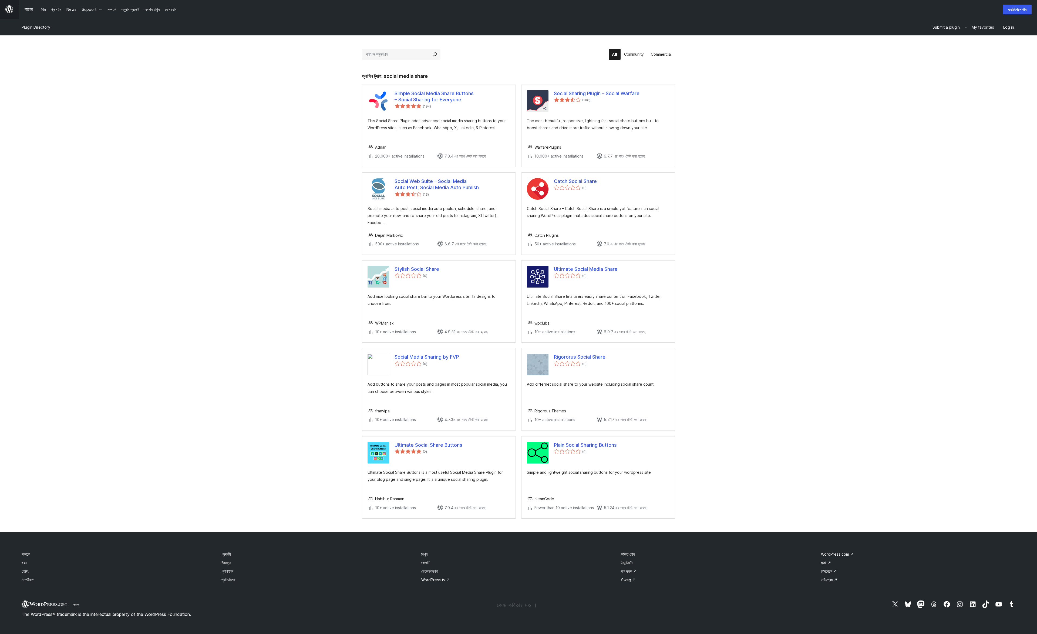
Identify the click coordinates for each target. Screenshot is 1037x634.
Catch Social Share (575, 181)
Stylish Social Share (417, 269)
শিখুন (424, 554)
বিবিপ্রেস (829, 571)
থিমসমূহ (226, 562)
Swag (628, 580)
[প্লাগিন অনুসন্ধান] (435, 54)
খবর (24, 562)
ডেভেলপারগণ (429, 571)
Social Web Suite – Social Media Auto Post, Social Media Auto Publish (437, 184)
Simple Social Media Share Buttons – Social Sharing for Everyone (434, 96)
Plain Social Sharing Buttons (585, 445)
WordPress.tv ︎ (435, 580)
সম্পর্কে (26, 554)
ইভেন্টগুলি (626, 562)
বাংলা (76, 605)
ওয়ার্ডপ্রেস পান (1017, 9)
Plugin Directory (36, 27)
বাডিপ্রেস (829, 580)
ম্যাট (826, 562)
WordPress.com (837, 554)
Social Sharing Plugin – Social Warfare (596, 93)
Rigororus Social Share (579, 357)
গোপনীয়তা (28, 580)
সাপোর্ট (425, 562)
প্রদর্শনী (226, 554)
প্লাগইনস (227, 571)
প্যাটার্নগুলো (228, 580)
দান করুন (629, 571)
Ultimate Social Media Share (586, 269)
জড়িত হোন (628, 554)
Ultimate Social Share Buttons (428, 445)
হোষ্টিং (25, 571)
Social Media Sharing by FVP (427, 357)
